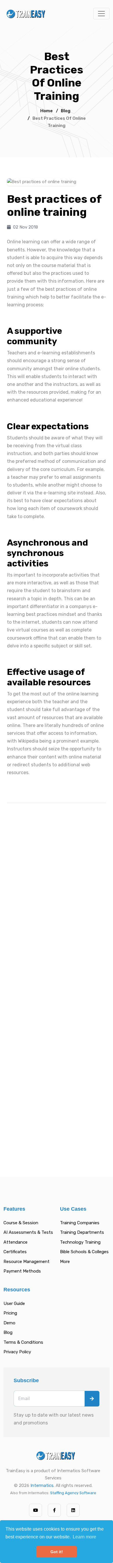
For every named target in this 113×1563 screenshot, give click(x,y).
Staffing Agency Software (73, 1493)
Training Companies (79, 1222)
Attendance (15, 1242)
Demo (9, 1322)
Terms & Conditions (23, 1342)
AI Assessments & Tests (28, 1232)
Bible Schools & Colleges (84, 1251)
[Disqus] (56, 889)
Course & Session (20, 1222)
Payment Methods (22, 1271)
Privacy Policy (17, 1351)
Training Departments (82, 1232)
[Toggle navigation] (101, 13)
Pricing (10, 1313)
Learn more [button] (84, 1536)
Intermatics (42, 1485)
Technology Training (80, 1242)
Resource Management (26, 1261)
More (65, 1261)
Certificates (15, 1251)
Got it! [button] (56, 1551)
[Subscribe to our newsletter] (91, 1398)
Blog (65, 110)
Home (46, 110)
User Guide (14, 1303)
